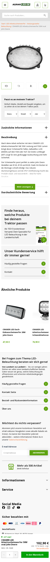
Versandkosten (42, 548)
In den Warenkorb (34, 555)
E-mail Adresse (9, 446)
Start (3, 23)
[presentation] (5, 86)
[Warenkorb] (45, 5)
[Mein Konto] (37, 5)
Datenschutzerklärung (18, 439)
